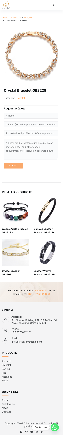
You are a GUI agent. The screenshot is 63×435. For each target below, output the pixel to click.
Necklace (7, 376)
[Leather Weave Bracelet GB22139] (47, 252)
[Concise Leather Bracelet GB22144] (47, 210)
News (5, 407)
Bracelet (20, 98)
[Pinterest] (37, 432)
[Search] (54, 5)
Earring (6, 368)
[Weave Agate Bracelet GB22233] (15, 210)
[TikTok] (42, 432)
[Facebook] (26, 432)
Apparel (6, 361)
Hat (4, 372)
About (5, 400)
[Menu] (59, 5)
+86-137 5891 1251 (39, 293)
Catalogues (8, 404)
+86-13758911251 (21, 332)
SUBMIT (13, 165)
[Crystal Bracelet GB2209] (15, 252)
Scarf (5, 380)
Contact (6, 411)
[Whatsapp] (55, 427)
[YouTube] (21, 432)
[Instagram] (31, 432)
